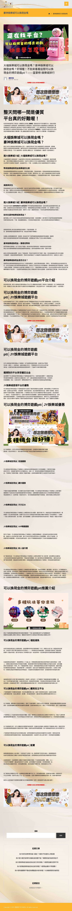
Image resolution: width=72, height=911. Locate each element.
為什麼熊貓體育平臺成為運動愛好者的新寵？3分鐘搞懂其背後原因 (37, 870)
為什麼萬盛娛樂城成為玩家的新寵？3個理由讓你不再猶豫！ (37, 866)
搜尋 (36, 831)
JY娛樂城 (36, 129)
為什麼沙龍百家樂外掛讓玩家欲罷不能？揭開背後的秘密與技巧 (37, 858)
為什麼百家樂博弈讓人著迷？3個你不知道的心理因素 (37, 854)
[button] (66, 4)
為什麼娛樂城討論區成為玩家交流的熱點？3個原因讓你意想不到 (37, 862)
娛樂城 (31, 123)
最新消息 (11, 78)
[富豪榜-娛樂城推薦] (9, 4)
